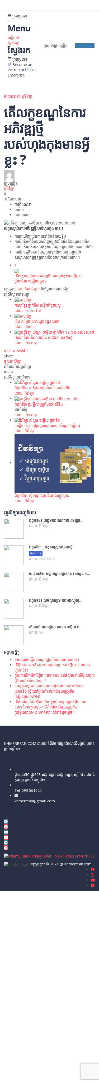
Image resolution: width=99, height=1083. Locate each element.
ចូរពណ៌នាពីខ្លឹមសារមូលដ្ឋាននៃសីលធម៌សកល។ (47, 659)
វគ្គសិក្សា (13, 42)
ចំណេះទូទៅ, (13, 96)
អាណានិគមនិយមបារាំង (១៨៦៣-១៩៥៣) (43, 337)
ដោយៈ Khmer (25, 326)
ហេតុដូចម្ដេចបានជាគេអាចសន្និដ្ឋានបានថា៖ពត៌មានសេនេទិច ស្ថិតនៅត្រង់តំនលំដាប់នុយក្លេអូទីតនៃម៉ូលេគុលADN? (49, 691)
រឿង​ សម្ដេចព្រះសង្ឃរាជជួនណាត (37, 321)
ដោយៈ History (26, 342)
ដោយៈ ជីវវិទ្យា (24, 393)
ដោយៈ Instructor (28, 310)
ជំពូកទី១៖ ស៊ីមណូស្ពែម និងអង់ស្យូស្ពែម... (42, 495)
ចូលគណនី (56, 1074)
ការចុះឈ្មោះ (40, 1074)
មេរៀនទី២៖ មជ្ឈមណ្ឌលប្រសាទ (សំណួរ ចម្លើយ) (47, 425)
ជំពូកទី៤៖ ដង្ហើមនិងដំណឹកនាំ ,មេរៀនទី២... (44, 387)
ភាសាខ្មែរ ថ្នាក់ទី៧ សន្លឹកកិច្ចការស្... (39, 305)
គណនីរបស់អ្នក (28, 288)
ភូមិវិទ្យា (27, 96)
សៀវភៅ (13, 37)
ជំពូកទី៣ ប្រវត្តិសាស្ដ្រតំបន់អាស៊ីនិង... (40, 404)
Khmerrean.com (78, 863)
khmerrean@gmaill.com (35, 800)
